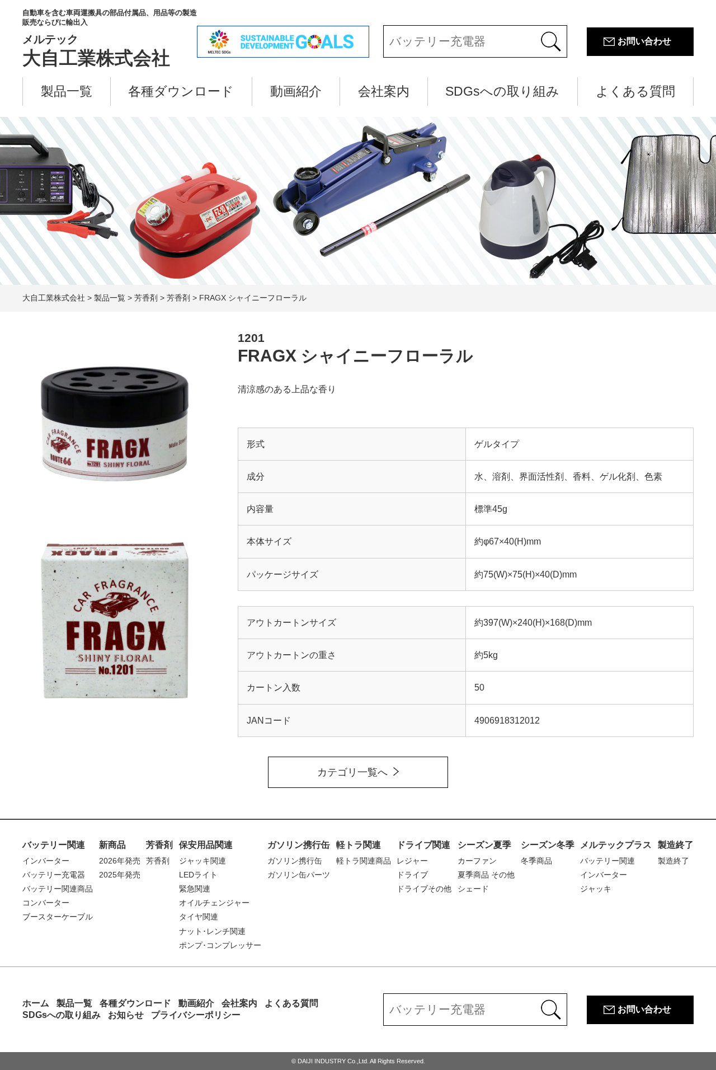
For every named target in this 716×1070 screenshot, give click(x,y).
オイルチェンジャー (214, 902)
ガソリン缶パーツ (298, 874)
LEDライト (198, 874)
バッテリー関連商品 (57, 888)
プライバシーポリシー (196, 1015)
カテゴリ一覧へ (352, 772)
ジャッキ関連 (202, 860)
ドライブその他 (424, 888)
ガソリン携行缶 (298, 845)
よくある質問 (635, 91)
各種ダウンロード (181, 91)
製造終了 (676, 845)
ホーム (35, 1003)
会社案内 (383, 91)
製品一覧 (66, 91)
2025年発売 (119, 874)
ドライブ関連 (423, 845)
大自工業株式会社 (109, 38)
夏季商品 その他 (486, 874)
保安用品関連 (206, 845)
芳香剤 (159, 845)
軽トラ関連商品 (363, 860)
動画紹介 (296, 91)
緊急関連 (194, 888)
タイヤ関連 (198, 916)
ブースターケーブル (57, 916)
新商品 (112, 845)
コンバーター (45, 902)
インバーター (45, 860)
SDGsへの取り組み (502, 91)
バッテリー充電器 (53, 874)
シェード (473, 888)
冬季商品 (536, 860)
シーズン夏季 (484, 845)
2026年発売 (119, 860)
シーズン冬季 (547, 845)
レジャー (412, 860)
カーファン (477, 860)
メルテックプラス (616, 845)
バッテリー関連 (53, 845)
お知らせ (126, 1015)
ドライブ (412, 874)
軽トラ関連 (358, 845)
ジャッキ (595, 888)
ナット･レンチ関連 (212, 931)
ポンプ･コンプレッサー (220, 945)
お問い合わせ (644, 41)
